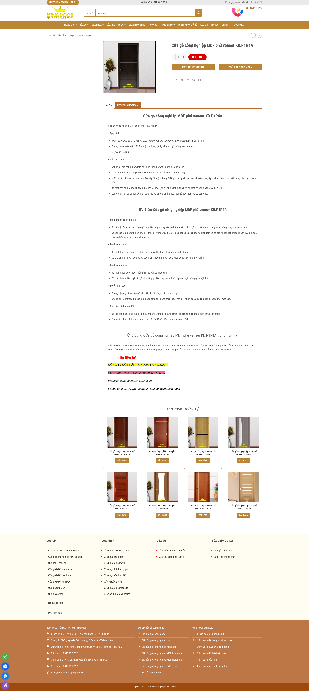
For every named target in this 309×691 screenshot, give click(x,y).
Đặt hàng (197, 57)
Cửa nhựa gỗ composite (115, 587)
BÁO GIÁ (204, 25)
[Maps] (5, 685)
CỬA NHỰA (97, 25)
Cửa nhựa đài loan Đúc (115, 575)
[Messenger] (5, 676)
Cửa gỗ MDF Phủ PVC (59, 581)
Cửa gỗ (71, 35)
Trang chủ (69, 25)
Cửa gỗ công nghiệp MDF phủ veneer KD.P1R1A (203, 507)
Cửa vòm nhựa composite (116, 594)
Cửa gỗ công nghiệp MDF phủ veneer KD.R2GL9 (243, 507)
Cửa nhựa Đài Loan (113, 556)
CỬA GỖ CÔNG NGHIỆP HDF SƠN (65, 550)
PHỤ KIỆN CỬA (168, 25)
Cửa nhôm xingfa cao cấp (172, 550)
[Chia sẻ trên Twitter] (182, 80)
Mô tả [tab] (109, 105)
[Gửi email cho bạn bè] (188, 80)
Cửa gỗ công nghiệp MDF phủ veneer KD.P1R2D (122, 453)
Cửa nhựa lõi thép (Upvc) (116, 569)
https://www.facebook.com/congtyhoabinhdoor (150, 388)
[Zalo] (5, 666)
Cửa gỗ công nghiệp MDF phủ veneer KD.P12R (203, 453)
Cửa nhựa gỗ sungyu (114, 563)
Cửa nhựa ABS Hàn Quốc (116, 550)
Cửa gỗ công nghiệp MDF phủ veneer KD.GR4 (122, 507)
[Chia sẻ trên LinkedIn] (199, 80)
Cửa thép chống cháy (225, 556)
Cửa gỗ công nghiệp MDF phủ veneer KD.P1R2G (162, 453)
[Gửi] (198, 13)
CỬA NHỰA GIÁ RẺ (112, 581)
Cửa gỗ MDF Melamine (60, 569)
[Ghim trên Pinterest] (194, 80)
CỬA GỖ (83, 25)
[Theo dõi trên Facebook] (252, 2)
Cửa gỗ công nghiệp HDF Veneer (65, 556)
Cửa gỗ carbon (55, 594)
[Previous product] (259, 35)
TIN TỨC (215, 25)
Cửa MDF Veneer (84, 35)
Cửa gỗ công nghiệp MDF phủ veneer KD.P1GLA (243, 453)
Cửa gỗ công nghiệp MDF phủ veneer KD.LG (162, 507)
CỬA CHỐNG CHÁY (137, 25)
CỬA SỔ (153, 25)
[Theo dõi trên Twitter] (258, 2)
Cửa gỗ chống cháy (224, 550)
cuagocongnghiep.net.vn (136, 380)
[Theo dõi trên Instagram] (255, 2)
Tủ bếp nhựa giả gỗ (187, 25)
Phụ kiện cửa (55, 612)
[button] (236, 2)
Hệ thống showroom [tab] (127, 105)
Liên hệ (225, 25)
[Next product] (253, 35)
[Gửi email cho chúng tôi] (261, 2)
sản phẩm (62, 35)
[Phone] (5, 656)
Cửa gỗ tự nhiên (56, 587)
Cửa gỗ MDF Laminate (59, 575)
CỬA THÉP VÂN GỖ (115, 25)
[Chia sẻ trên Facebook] (176, 80)
